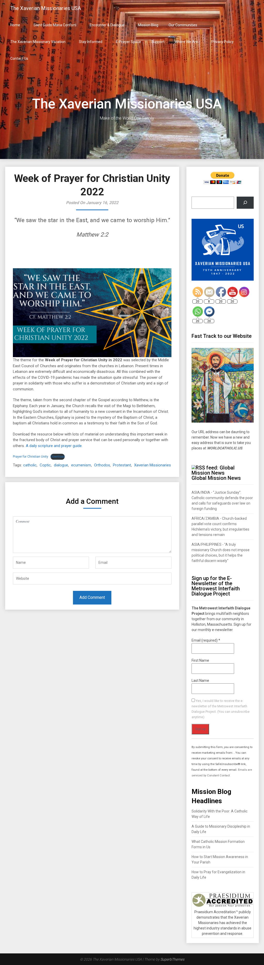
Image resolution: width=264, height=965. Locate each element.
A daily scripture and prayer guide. (54, 445)
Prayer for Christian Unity (30, 456)
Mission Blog (148, 25)
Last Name (200, 680)
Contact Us (19, 58)
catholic (30, 465)
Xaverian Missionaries (152, 465)
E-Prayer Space (128, 42)
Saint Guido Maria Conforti (55, 25)
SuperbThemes (172, 959)
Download (58, 456)
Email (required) (206, 640)
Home (15, 25)
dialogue (61, 465)
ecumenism (81, 465)
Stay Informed (90, 42)
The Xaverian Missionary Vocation (37, 42)
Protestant (122, 465)
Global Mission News (216, 478)
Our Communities (183, 25)
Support (157, 42)
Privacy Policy (222, 42)
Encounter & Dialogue (107, 25)
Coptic (45, 465)
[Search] (245, 203)
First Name (200, 660)
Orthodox (102, 465)
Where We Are (186, 42)
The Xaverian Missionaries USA (45, 8)
